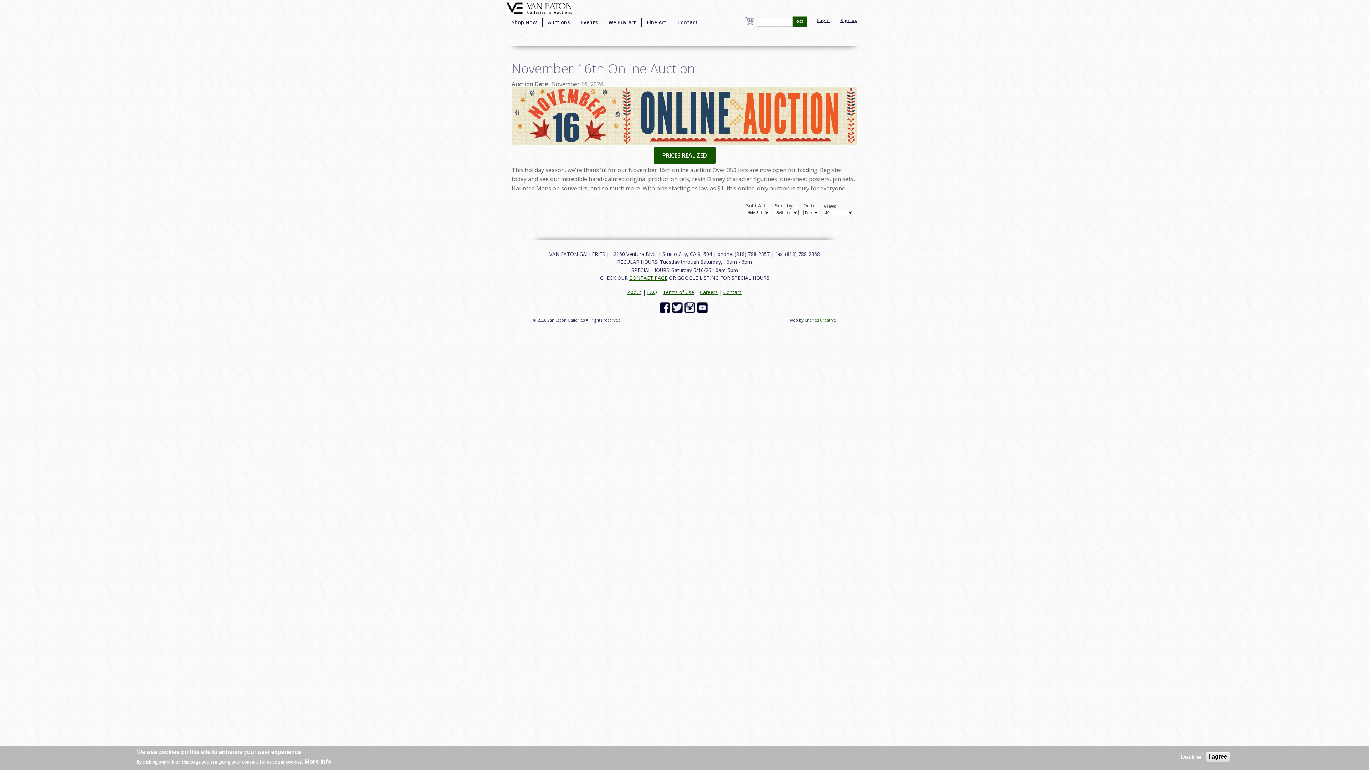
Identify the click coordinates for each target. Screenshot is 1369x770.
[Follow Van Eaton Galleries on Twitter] (678, 307)
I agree (1218, 757)
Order (810, 205)
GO (799, 22)
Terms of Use (678, 292)
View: (830, 206)
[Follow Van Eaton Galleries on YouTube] (703, 307)
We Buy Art (622, 22)
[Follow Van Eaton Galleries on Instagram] (690, 307)
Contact (687, 22)
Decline (1191, 757)
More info (318, 761)
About (634, 292)
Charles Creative (820, 320)
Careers (709, 292)
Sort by (784, 205)
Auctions (559, 22)
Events (589, 22)
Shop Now (524, 22)
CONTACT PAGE (648, 277)
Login (823, 20)
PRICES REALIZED (684, 155)
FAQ (652, 292)
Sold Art (756, 205)
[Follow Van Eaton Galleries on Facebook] (666, 307)
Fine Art (656, 22)
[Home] (539, 7)
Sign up (848, 20)
